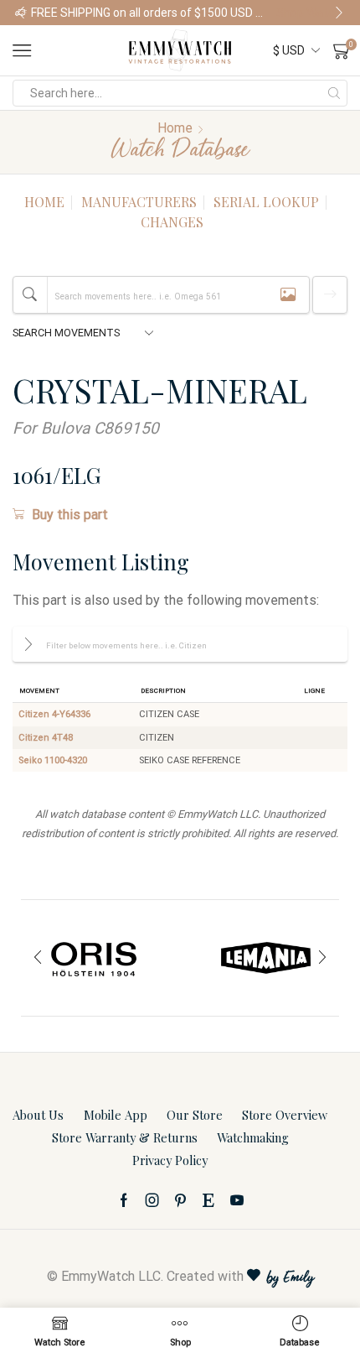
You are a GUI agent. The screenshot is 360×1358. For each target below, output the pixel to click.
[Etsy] (208, 1200)
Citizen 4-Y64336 (54, 714)
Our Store (195, 1114)
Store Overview (284, 1114)
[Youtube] (237, 1200)
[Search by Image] (288, 295)
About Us (38, 1114)
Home (175, 128)
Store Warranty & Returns (125, 1137)
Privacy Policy (170, 1160)
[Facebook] (124, 1200)
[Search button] (334, 93)
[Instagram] (152, 1200)
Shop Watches (310, 12)
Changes (172, 222)
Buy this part (70, 515)
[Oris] (94, 958)
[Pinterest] (180, 1200)
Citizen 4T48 (45, 737)
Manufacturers (139, 202)
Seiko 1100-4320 (52, 760)
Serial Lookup (266, 202)
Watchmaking (253, 1137)
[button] (21, 12)
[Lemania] (266, 958)
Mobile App (115, 1114)
